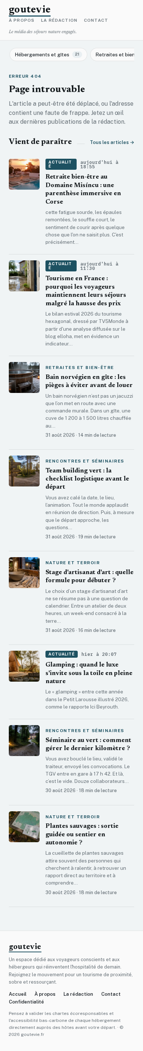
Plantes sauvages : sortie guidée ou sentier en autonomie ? (81, 834)
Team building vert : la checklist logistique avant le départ (87, 479)
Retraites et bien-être (79, 368)
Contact (96, 20)
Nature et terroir (72, 563)
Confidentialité (26, 1001)
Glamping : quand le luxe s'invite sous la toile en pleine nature (88, 673)
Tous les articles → (112, 142)
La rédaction (59, 20)
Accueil (17, 994)
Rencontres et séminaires (84, 461)
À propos (21, 20)
